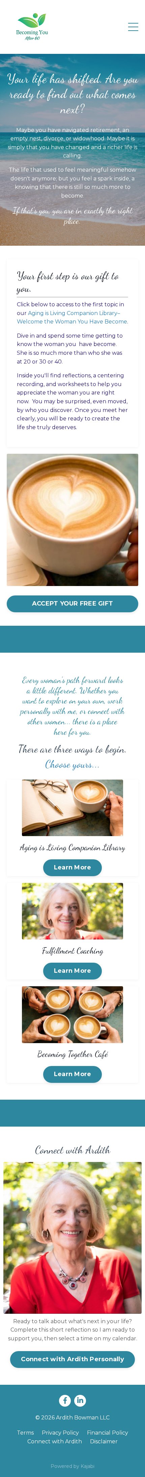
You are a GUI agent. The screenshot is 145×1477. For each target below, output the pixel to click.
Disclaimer (104, 1441)
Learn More (72, 867)
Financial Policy (107, 1433)
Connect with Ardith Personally (72, 1359)
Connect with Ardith (54, 1441)
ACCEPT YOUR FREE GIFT (72, 603)
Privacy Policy (60, 1433)
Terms (25, 1433)
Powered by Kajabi (72, 1466)
